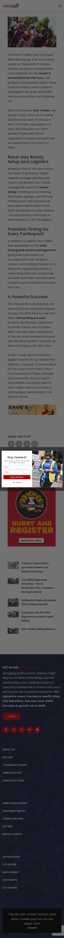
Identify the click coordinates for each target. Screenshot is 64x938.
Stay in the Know (16, 477)
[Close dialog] (60, 452)
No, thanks (17, 482)
